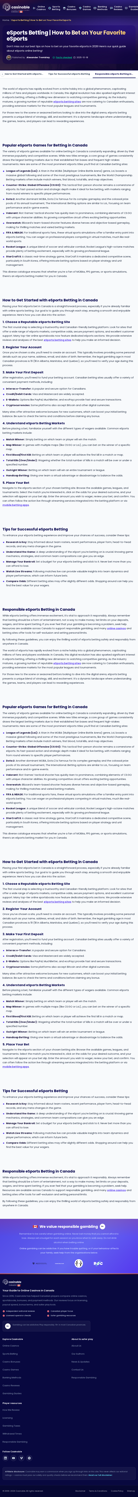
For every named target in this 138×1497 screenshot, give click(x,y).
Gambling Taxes (11, 1425)
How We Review (11, 1410)
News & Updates (81, 1361)
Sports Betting (10, 1353)
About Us (76, 1345)
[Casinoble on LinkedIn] (6, 1458)
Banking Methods (12, 1377)
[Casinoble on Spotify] (29, 1458)
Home (6, 20)
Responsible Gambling (84, 1377)
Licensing (8, 1417)
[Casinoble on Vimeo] (21, 1458)
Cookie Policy (117, 1491)
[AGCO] (39, 1263)
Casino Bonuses (11, 1361)
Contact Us (77, 1369)
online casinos (116, 628)
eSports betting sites (67, 101)
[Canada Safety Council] (59, 1263)
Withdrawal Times (12, 1433)
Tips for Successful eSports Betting (69, 73)
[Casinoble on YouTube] (13, 1458)
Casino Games (11, 1369)
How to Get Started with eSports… (23, 73)
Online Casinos (11, 1345)
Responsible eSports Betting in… (114, 73)
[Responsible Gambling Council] (98, 1263)
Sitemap (131, 1491)
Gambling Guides (12, 1393)
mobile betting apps (16, 505)
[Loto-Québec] (78, 1263)
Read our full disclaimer (100, 1475)
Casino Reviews (11, 1385)
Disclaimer (80, 1491)
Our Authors (78, 1353)
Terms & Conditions (98, 1491)
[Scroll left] (2, 74)
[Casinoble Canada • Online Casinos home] (16, 7)
